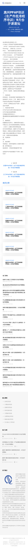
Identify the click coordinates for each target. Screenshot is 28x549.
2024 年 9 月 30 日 (8, 462)
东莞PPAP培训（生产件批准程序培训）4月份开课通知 (13, 249)
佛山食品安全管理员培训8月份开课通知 (14, 285)
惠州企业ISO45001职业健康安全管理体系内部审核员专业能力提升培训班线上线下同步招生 (14, 293)
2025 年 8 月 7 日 (7, 287)
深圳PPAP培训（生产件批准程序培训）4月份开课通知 (13, 193)
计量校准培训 (8, 404)
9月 (9, 29)
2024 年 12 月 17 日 (8, 304)
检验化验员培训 (9, 419)
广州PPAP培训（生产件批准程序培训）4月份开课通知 (13, 207)
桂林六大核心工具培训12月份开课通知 (13, 279)
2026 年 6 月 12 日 (7, 386)
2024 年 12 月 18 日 (8, 438)
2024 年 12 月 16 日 (8, 379)
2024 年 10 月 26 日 (8, 319)
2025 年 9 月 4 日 (14, 27)
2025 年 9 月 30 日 (7, 341)
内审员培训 (8, 401)
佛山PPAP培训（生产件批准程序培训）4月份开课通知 (13, 235)
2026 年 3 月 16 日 (9, 190)
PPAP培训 (17, 31)
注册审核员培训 (9, 416)
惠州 (22, 29)
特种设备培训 (8, 410)
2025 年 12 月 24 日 (8, 364)
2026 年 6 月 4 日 (7, 296)
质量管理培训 (8, 407)
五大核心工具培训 (9, 422)
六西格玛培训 (8, 413)
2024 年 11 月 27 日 (8, 311)
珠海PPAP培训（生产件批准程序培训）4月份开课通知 (13, 221)
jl (16, 438)
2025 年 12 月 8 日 (7, 356)
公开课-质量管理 (15, 29)
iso (17, 462)
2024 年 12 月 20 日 (8, 349)
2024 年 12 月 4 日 (7, 281)
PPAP (12, 31)
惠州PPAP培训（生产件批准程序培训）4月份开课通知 (13, 263)
